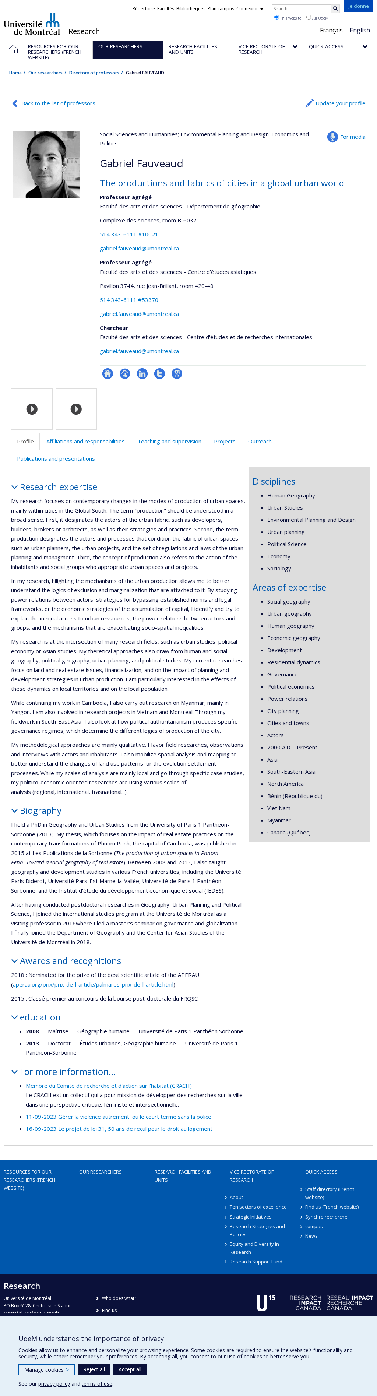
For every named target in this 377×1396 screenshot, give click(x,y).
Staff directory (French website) (330, 1193)
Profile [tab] (25, 441)
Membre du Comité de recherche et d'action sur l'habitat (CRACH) (109, 1085)
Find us (109, 1310)
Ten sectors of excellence (258, 1206)
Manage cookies (46, 1369)
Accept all (130, 1369)
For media (353, 136)
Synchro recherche (326, 1216)
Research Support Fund (256, 1261)
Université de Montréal (32, 24)
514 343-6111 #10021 (129, 234)
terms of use (97, 1383)
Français (331, 30)
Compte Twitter (159, 373)
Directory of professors (94, 73)
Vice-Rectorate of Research (252, 1175)
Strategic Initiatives (251, 1216)
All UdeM (320, 18)
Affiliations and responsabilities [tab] (85, 441)
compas (314, 1226)
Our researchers (45, 73)
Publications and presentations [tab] (56, 458)
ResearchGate (107, 373)
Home (15, 73)
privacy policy (54, 1383)
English (360, 30)
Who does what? (119, 1298)
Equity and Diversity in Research (254, 1248)
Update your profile (341, 103)
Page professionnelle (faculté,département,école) (125, 373)
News (311, 1236)
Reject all (94, 1369)
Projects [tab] (225, 441)
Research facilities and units (183, 1175)
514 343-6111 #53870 (129, 299)
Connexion (247, 9)
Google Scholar (177, 373)
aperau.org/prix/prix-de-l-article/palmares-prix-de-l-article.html (93, 984)
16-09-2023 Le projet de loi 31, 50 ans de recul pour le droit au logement (119, 1128)
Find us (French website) (332, 1206)
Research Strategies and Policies (257, 1230)
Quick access (321, 1171)
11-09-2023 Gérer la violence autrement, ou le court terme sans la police (118, 1116)
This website (290, 18)
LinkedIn (142, 373)
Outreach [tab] (260, 441)
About (236, 1197)
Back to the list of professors (58, 103)
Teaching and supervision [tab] (169, 441)
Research (84, 31)
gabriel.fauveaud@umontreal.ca (139, 248)
